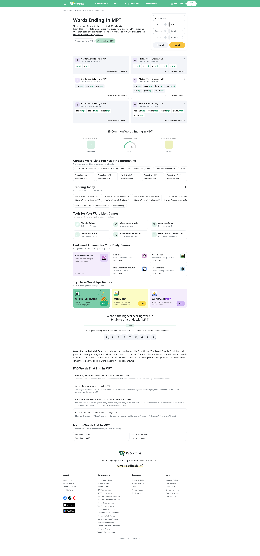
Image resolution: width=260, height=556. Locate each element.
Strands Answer (104, 483)
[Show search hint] (165, 24)
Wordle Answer (103, 487)
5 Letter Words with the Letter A (117, 200)
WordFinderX (171, 483)
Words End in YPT (173, 179)
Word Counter (171, 496)
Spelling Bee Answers (106, 522)
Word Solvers (100, 4)
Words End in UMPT (140, 434)
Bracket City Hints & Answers (109, 526)
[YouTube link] (74, 498)
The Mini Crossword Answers (109, 496)
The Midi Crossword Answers (109, 500)
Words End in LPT (104, 178)
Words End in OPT (127, 175)
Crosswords (151, 4)
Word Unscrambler (173, 493)
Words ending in (119, 205)
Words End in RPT (150, 175)
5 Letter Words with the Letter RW (177, 196)
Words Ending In (80, 10)
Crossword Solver (172, 490)
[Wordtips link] (77, 3)
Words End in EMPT (82, 434)
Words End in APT (81, 175)
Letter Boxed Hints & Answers (109, 519)
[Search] (155, 18)
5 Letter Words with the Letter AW (147, 200)
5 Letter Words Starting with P (86, 196)
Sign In (191, 3)
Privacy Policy (68, 483)
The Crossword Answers (107, 506)
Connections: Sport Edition (108, 509)
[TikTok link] (70, 498)
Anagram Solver (172, 480)
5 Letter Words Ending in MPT (112, 168)
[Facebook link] (65, 498)
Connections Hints (105, 480)
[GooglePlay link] (78, 511)
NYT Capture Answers (106, 493)
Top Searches (137, 493)
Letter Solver (171, 487)
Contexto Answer (104, 529)
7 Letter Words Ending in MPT (166, 168)
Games (115, 4)
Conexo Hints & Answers (107, 516)
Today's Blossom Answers (107, 532)
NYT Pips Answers (104, 490)
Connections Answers (106, 503)
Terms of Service (69, 487)
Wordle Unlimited (138, 480)
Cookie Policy (68, 490)
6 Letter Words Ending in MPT (139, 168)
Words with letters (102, 205)
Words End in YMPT (139, 438)
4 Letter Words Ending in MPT (85, 168)
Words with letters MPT (84, 41)
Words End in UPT (173, 175)
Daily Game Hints (132, 4)
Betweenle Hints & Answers (108, 513)
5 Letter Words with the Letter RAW (177, 200)
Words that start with (82, 205)
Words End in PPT (127, 178)
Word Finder (67, 10)
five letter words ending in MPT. (88, 34)
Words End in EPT (81, 178)
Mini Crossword (138, 483)
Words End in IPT (104, 175)
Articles (134, 487)
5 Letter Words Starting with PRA (87, 200)
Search (177, 45)
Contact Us (67, 480)
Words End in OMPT (82, 438)
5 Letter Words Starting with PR (117, 196)
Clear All (160, 45)
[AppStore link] (78, 505)
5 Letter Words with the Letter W (146, 196)
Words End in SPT (150, 178)
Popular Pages (137, 490)
